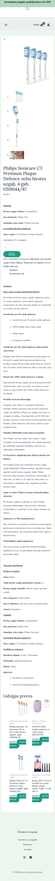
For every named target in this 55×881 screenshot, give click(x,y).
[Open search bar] (27, 8)
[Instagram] (24, 857)
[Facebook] (30, 857)
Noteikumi (27, 844)
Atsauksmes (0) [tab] (16, 273)
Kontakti (27, 849)
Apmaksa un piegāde (27, 839)
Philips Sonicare (10, 266)
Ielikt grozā (11, 254)
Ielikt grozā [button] (17, 744)
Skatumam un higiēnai (33, 262)
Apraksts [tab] (13, 270)
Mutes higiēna (16, 262)
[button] (4, 39)
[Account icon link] (48, 24)
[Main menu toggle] (6, 25)
